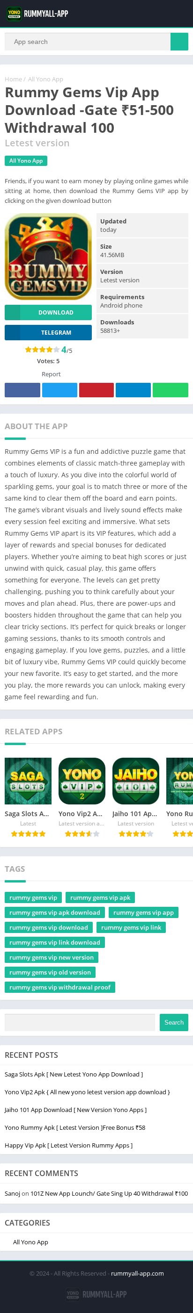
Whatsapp (170, 390)
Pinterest (96, 390)
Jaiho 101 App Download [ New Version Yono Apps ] (76, 1109)
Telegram (133, 390)
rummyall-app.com (137, 1273)
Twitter (59, 390)
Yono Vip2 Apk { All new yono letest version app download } (87, 1092)
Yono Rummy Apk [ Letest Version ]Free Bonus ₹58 (75, 1127)
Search (174, 1022)
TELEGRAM (56, 333)
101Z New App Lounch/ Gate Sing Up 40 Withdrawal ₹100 (109, 1193)
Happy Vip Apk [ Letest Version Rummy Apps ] (69, 1145)
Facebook (22, 390)
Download (56, 312)
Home (13, 79)
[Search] (179, 41)
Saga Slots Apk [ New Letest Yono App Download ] (74, 1074)
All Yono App (45, 79)
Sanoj (12, 1193)
